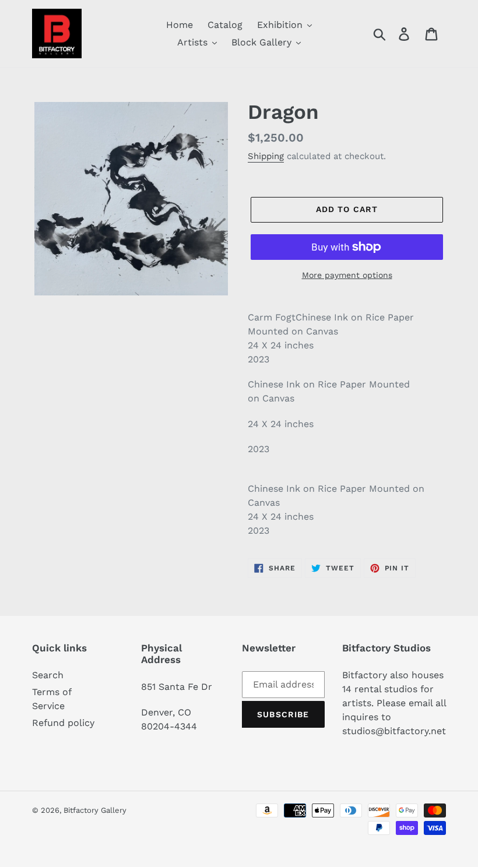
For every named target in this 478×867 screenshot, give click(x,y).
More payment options (347, 275)
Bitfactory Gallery (95, 810)
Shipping (266, 156)
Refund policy (63, 722)
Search (48, 675)
